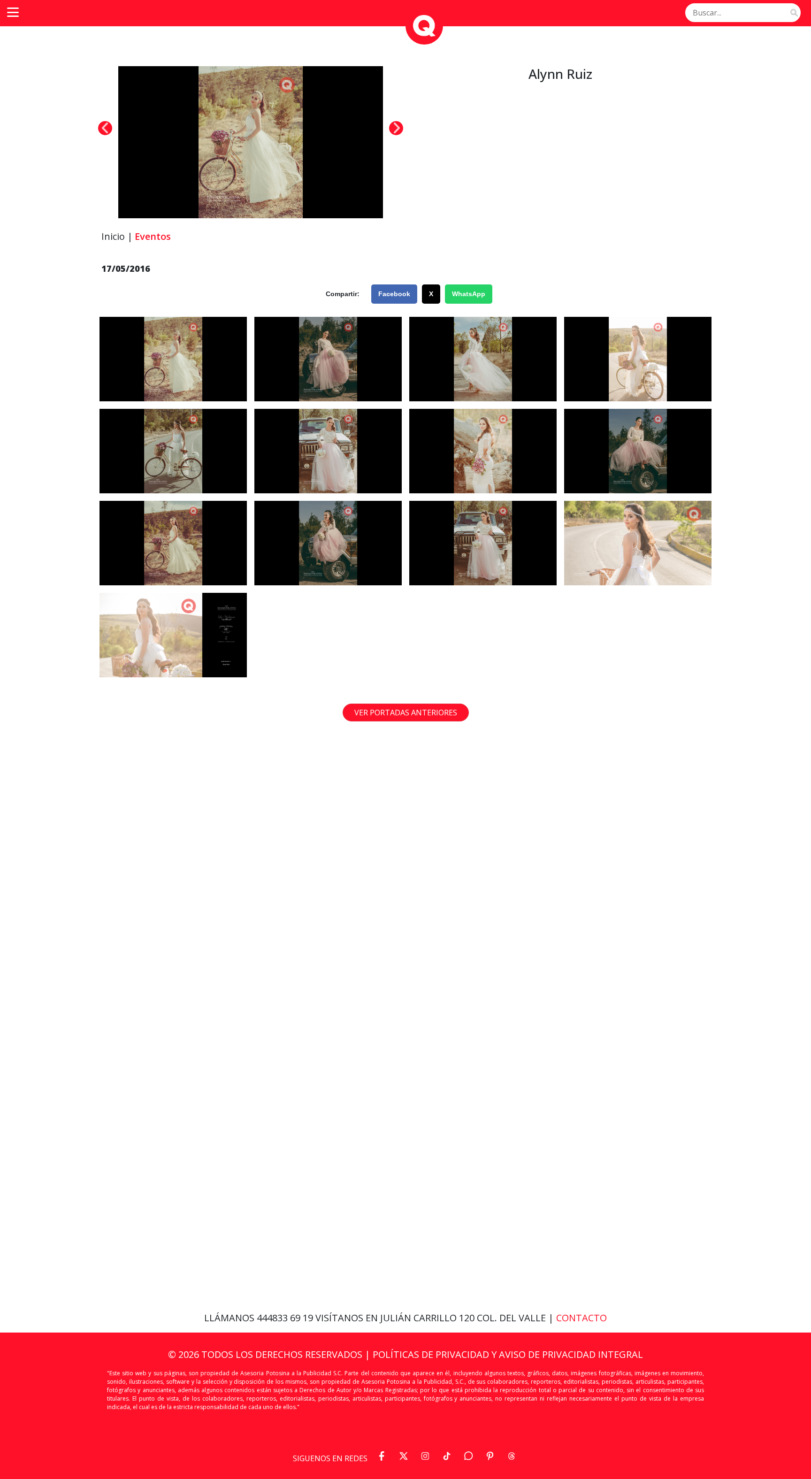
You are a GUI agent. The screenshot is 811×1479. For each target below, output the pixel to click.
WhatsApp (468, 294)
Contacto (581, 1317)
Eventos (153, 236)
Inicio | (117, 236)
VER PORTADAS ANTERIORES (405, 712)
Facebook (394, 294)
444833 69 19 (286, 1317)
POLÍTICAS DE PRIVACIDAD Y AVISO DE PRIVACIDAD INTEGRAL (508, 1354)
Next (396, 128)
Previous (105, 128)
